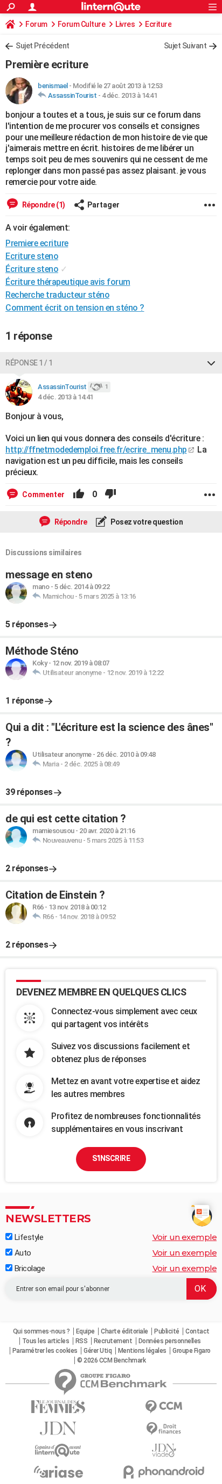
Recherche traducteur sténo (57, 295)
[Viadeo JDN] (164, 1450)
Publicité (166, 1331)
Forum (36, 24)
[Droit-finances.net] (164, 1429)
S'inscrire (111, 1158)
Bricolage (28, 1268)
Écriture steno (31, 269)
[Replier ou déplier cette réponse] (211, 362)
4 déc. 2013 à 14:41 (129, 95)
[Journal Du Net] (58, 1428)
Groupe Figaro (191, 1350)
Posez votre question (146, 522)
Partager (103, 204)
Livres (125, 24)
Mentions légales (142, 1350)
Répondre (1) (42, 204)
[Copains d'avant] (58, 1450)
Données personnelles (169, 1341)
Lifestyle (27, 1237)
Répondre (70, 522)
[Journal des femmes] (58, 1407)
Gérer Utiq (98, 1350)
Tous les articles (46, 1341)
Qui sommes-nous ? (41, 1331)
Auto (21, 1253)
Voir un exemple (184, 1237)
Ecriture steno (31, 256)
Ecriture (158, 24)
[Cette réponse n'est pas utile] (110, 494)
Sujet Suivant (185, 45)
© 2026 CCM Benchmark (111, 1360)
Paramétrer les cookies (45, 1350)
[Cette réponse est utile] (79, 494)
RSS (81, 1341)
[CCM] (164, 1407)
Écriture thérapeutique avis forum (67, 282)
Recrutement (113, 1341)
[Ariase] (58, 1472)
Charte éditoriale (124, 1331)
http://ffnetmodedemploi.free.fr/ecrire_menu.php (96, 450)
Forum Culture (82, 24)
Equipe (85, 1331)
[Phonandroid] (164, 1472)
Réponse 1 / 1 (29, 363)
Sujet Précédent (43, 45)
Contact (197, 1331)
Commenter (42, 494)
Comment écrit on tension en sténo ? (74, 308)
